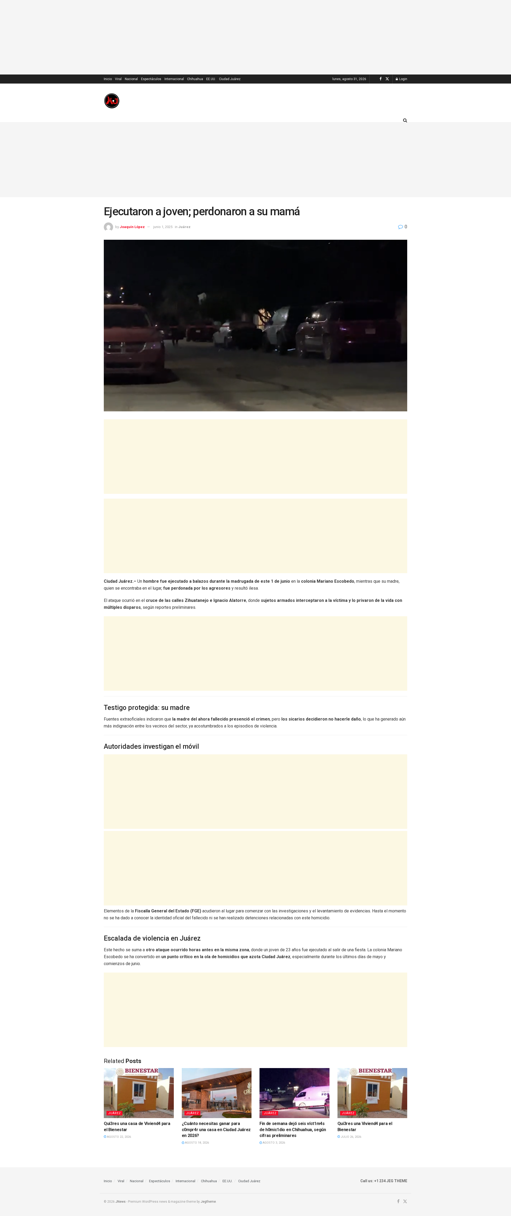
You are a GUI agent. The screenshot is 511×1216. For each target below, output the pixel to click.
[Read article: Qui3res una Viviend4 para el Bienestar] (372, 1093)
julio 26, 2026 (350, 1137)
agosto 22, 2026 (118, 1137)
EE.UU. (211, 79)
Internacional (174, 79)
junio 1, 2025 (162, 227)
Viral (118, 79)
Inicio (108, 79)
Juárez (184, 227)
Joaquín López (132, 227)
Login (402, 79)
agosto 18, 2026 (196, 1142)
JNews (121, 1201)
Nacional (131, 79)
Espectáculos (151, 79)
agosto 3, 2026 (273, 1142)
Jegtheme (208, 1201)
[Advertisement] (255, 37)
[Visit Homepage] (112, 101)
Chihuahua (195, 79)
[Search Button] (405, 120)
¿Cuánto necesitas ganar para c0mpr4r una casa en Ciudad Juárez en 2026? (216, 1129)
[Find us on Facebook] (381, 79)
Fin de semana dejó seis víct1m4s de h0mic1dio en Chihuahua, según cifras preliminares (292, 1129)
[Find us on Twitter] (387, 79)
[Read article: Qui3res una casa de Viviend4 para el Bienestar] (139, 1093)
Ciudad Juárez (230, 79)
